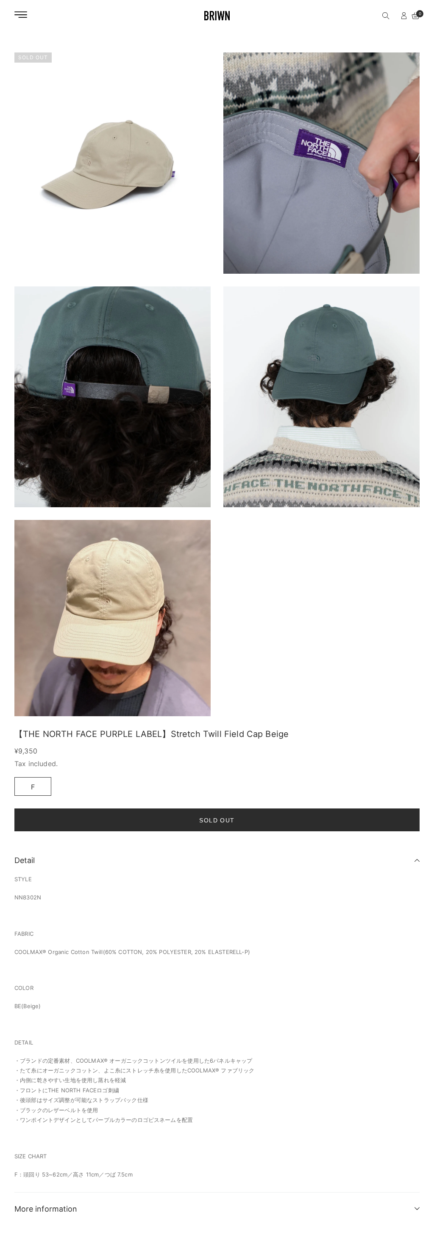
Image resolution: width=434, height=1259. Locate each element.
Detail (24, 860)
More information (45, 1208)
